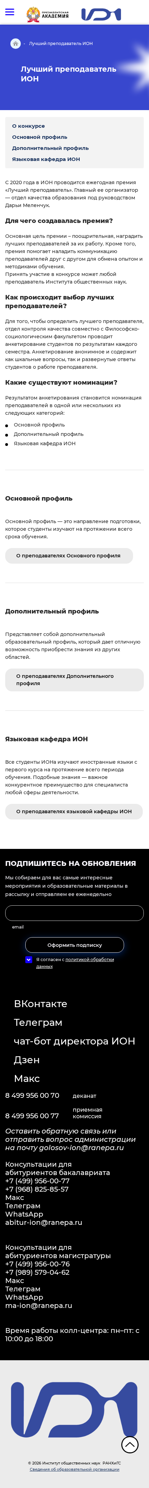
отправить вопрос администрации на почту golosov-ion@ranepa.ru (70, 1143)
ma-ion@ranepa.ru (38, 1305)
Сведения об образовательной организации (75, 1469)
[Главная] (15, 43)
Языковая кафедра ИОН (46, 159)
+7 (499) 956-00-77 (37, 1181)
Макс (27, 1078)
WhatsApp (24, 1214)
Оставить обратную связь (53, 1131)
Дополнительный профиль (50, 148)
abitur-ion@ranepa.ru (43, 1222)
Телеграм (38, 1022)
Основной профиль (39, 137)
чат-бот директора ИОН (74, 1041)
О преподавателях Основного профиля (69, 556)
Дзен (27, 1060)
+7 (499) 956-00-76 (37, 1264)
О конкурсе (28, 126)
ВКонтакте (41, 1004)
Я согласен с (75, 963)
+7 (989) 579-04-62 (37, 1272)
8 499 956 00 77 (32, 1116)
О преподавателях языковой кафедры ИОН (74, 811)
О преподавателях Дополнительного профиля (65, 680)
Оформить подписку (74, 945)
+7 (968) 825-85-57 (37, 1189)
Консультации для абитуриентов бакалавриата (57, 1168)
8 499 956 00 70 (32, 1095)
